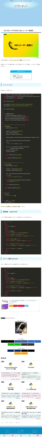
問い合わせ (35, 432)
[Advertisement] (21, 18)
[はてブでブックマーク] (34, 341)
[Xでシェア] (7, 341)
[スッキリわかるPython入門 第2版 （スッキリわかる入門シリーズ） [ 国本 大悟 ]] (5, 304)
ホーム (7, 430)
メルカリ (26, 305)
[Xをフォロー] (28, 351)
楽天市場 (15, 305)
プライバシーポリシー (21, 432)
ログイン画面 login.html (17, 77)
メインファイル (16, 74)
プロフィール (7, 432)
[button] (27, 344)
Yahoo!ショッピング (21, 305)
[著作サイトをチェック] (14, 351)
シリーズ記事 (21, 430)
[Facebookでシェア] (21, 341)
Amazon (11, 305)
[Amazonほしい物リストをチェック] (21, 353)
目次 (20, 71)
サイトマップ (34, 430)
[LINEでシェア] (14, 344)
